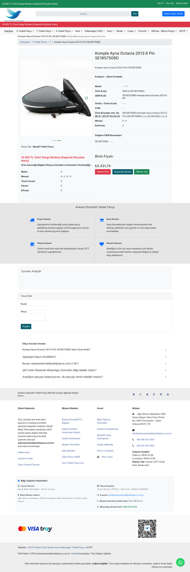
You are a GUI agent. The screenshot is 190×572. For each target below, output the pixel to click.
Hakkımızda (23, 452)
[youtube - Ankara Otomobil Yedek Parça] (169, 394)
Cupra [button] (131, 31)
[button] (56, 98)
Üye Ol (160, 3)
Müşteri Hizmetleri (71, 444)
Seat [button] (109, 31)
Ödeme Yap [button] (142, 171)
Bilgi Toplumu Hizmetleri (104, 421)
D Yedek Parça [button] (24, 31)
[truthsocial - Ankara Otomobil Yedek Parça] (135, 394)
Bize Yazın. (107, 456)
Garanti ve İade (25, 458)
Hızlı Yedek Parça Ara (73, 463)
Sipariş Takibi (182, 3)
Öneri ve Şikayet (105, 450)
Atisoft (74, 553)
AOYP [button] (182, 31)
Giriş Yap (170, 3)
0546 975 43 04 (130, 506)
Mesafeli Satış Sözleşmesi (104, 437)
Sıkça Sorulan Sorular (29, 464)
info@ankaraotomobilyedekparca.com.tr (126, 495)
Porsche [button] (142, 31)
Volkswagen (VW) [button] (94, 31)
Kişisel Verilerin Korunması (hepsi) (71, 430)
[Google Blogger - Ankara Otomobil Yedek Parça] (155, 394)
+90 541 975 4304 (145, 445)
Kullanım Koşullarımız (108, 429)
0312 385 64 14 (135, 501)
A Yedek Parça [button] (63, 31)
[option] (56, 98)
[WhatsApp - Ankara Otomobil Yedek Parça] (141, 394)
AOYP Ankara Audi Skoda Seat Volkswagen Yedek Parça (56, 547)
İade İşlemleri (68, 450)
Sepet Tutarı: (173, 13)
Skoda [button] (119, 31)
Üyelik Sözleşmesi (71, 438)
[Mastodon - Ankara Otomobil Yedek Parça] (148, 394)
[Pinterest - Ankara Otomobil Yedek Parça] (162, 394)
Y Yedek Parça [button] (44, 31)
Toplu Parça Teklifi (71, 456)
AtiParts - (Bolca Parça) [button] (163, 31)
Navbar (8, 31)
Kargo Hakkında (105, 444)
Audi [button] (77, 31)
